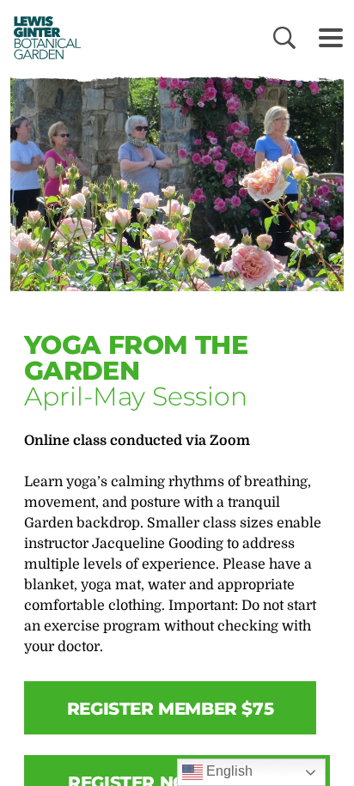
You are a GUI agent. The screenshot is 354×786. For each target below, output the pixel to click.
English (228, 771)
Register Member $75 (170, 708)
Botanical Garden (43, 37)
